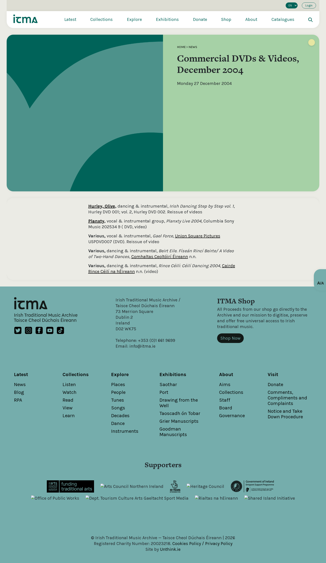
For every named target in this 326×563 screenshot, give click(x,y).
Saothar (168, 384)
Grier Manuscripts (178, 421)
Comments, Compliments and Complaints (287, 397)
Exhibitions (167, 19)
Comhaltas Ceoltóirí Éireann (159, 256)
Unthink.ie (170, 549)
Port (163, 392)
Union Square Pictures (197, 235)
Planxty (96, 221)
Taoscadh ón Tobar (179, 413)
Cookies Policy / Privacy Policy (202, 543)
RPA (18, 400)
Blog (19, 392)
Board (225, 408)
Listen (69, 384)
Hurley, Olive (101, 206)
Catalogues (282, 19)
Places (118, 384)
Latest (70, 19)
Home (181, 47)
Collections (101, 19)
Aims (224, 384)
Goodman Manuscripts (173, 431)
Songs (118, 408)
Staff (224, 400)
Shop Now (230, 338)
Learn (69, 416)
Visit (273, 374)
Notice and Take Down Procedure (285, 414)
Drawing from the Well (178, 403)
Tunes (117, 400)
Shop (226, 19)
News (193, 47)
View (68, 408)
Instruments (124, 431)
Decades (120, 416)
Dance (118, 423)
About (251, 19)
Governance (232, 416)
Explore (134, 19)
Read (68, 400)
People (118, 392)
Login (308, 5)
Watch (70, 392)
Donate (200, 19)
